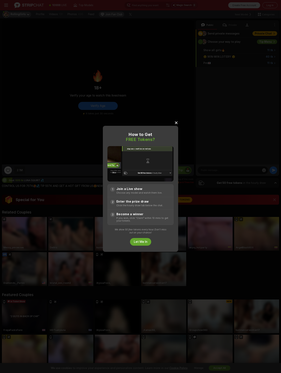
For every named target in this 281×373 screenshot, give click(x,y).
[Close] (176, 122)
